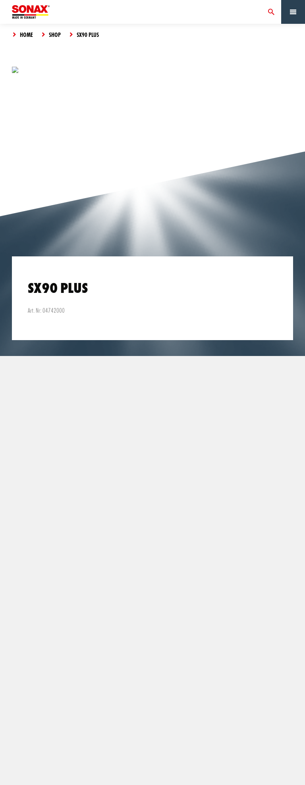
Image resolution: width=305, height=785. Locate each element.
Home (26, 34)
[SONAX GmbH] (31, 12)
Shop (55, 34)
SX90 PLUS (88, 34)
